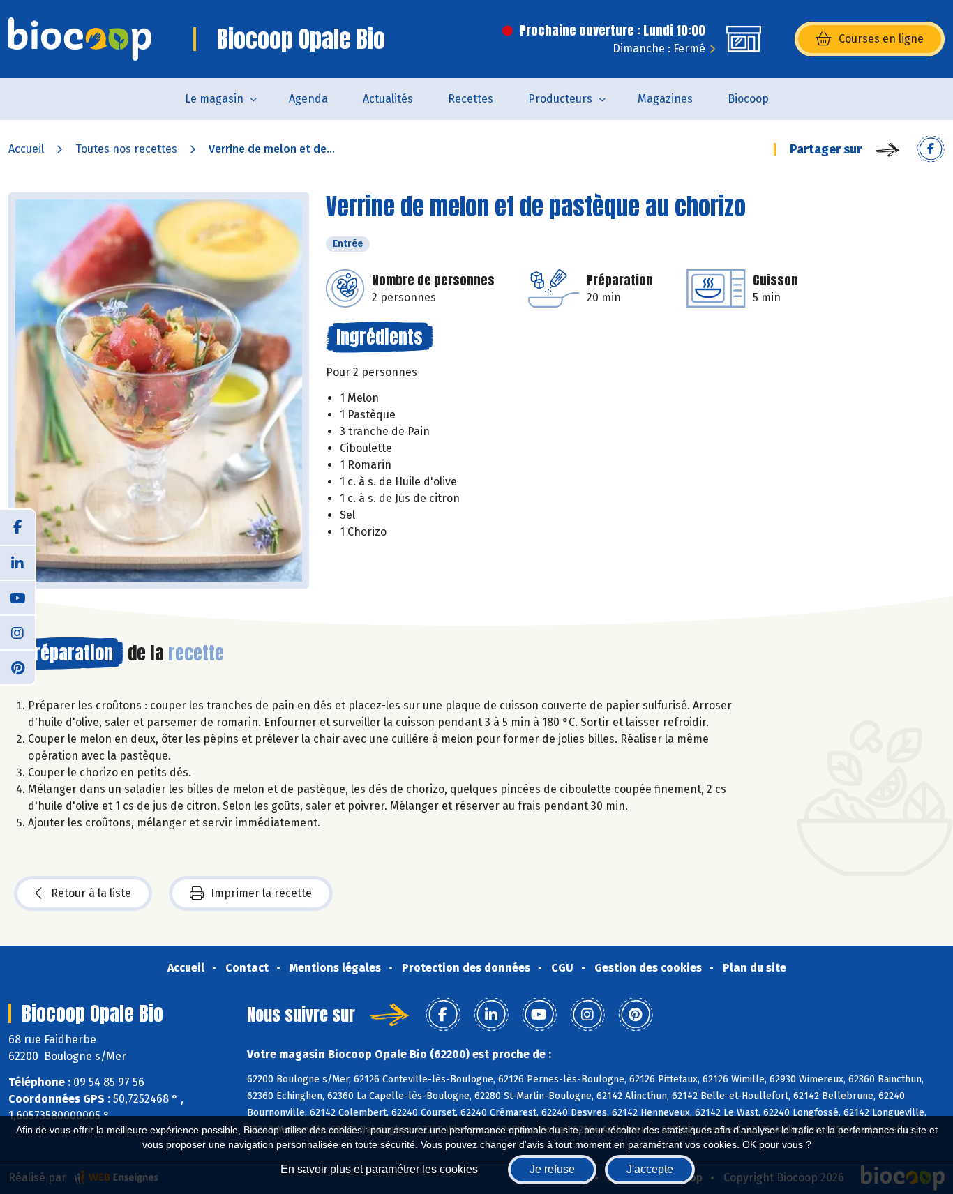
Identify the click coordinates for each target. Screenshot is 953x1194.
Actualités (388, 98)
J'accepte (649, 1169)
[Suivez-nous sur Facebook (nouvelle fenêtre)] (17, 527)
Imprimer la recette (261, 893)
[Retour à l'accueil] (79, 39)
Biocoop (748, 98)
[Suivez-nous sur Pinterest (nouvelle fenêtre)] (17, 666)
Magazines (665, 98)
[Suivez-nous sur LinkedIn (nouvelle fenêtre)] (17, 562)
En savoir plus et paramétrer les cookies (379, 1169)
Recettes (470, 98)
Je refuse (552, 1169)
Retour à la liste (91, 893)
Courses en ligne (881, 38)
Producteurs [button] (560, 98)
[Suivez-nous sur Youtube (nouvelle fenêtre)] (17, 597)
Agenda (308, 98)
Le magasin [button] (214, 98)
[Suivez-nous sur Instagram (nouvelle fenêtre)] (17, 631)
